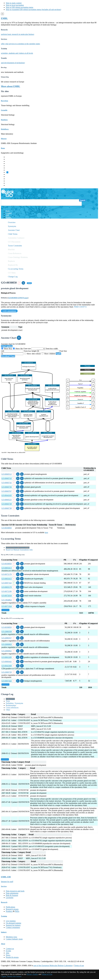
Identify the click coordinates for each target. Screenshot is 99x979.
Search (82, 200)
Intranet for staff (7, 882)
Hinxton (4, 138)
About (3, 944)
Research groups (12, 909)
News (8, 955)
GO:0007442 (6, 681)
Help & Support (12, 895)
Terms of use (79, 965)
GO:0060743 (6, 478)
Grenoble (4, 110)
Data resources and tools (15, 891)
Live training (11, 921)
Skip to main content (13, 3)
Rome (3, 148)
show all (5, 610)
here (46, 532)
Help (8, 211)
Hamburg (4, 120)
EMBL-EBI (10, 185)
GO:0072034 (6, 596)
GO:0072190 (6, 591)
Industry (4, 932)
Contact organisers (13, 927)
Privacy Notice (32, 974)
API (7, 215)
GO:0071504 (6, 606)
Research (9, 181)
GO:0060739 (6, 504)
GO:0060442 (6, 661)
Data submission (12, 893)
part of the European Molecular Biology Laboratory (53, 965)
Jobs (7, 953)
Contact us (10, 949)
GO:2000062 (6, 651)
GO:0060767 (6, 491)
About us (9, 177)
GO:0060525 (6, 500)
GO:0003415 (6, 579)
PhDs (17, 911)
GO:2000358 (6, 631)
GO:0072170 (6, 574)
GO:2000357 (6, 638)
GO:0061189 (6, 657)
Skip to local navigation (15, 5)
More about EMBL (10, 86)
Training (9, 179)
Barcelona (4, 101)
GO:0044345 (6, 495)
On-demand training (13, 923)
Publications (10, 907)
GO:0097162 (6, 583)
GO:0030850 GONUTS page (18, 298)
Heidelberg (5, 129)
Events (8, 951)
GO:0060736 (6, 487)
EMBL (4, 18)
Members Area (11, 937)
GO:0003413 (6, 568)
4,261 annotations (9, 311)
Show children (50, 354)
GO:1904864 (6, 600)
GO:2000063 (6, 644)
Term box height (30, 351)
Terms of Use (47, 974)
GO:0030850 (6, 528)
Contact (9, 213)
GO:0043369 (6, 666)
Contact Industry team (14, 939)
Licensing (9, 897)
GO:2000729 (6, 672)
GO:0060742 (6, 483)
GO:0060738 (6, 508)
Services (9, 183)
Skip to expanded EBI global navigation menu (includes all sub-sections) (33, 9)
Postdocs (9, 911)
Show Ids (19, 349)
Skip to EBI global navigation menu (19, 7)
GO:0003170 (6, 587)
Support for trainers (13, 925)
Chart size (27, 349)
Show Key (8, 349)
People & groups (12, 957)
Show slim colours (33, 354)
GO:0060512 (6, 474)
